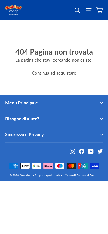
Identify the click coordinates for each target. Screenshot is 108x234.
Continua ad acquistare (54, 73)
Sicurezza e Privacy (24, 134)
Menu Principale (21, 102)
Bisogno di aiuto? (22, 118)
